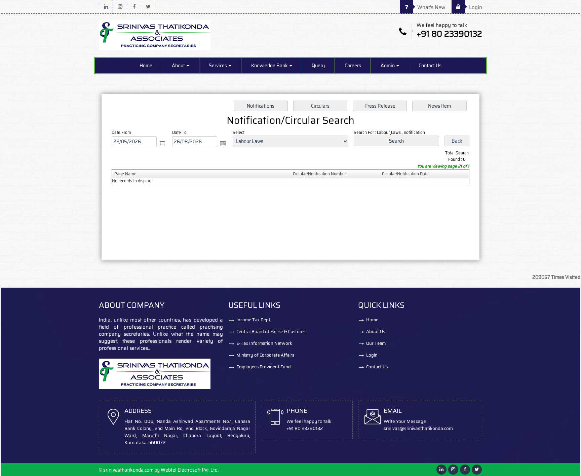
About (179, 65)
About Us (375, 331)
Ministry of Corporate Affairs (265, 355)
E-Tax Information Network (264, 343)
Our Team (376, 343)
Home (146, 65)
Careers (353, 65)
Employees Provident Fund (263, 366)
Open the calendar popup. (162, 143)
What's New (430, 7)
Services (218, 65)
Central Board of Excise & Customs (270, 331)
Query (318, 65)
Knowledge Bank (270, 65)
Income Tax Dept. (253, 319)
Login (475, 7)
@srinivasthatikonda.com (426, 428)
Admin (388, 65)
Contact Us (430, 65)
